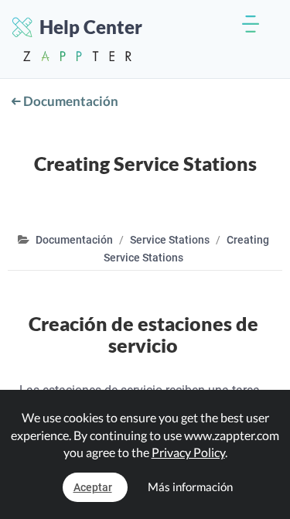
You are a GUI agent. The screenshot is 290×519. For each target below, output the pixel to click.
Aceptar (92, 487)
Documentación (69, 101)
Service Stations (170, 240)
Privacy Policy (188, 452)
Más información (190, 486)
